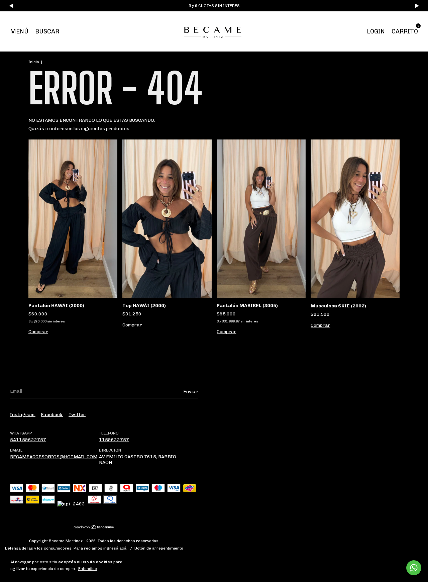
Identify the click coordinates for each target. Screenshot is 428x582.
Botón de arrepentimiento (158, 548)
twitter (77, 414)
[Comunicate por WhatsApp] (413, 567)
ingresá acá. (115, 548)
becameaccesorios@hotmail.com (53, 457)
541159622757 (28, 440)
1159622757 (114, 440)
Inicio (33, 62)
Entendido (87, 568)
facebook (52, 414)
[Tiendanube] (94, 528)
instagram (22, 414)
